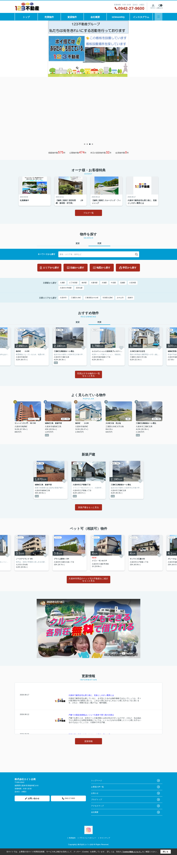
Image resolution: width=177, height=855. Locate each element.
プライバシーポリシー (87, 838)
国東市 (130, 298)
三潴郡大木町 (76, 298)
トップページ (96, 780)
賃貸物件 (72, 17)
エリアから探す (51, 267)
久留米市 (63, 298)
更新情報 (88, 741)
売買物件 (49, 17)
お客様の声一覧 (97, 787)
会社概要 (95, 17)
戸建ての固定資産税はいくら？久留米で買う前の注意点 (91, 715)
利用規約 (72, 838)
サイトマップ (105, 838)
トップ (26, 17)
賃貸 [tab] (78, 243)
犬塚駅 (104, 283)
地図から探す (103, 267)
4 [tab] (92, 144)
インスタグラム (141, 17)
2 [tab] (87, 144)
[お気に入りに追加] (7, 348)
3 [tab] (89, 144)
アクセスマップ (97, 806)
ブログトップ (96, 799)
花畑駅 (122, 283)
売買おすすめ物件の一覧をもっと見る (88, 374)
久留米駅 (132, 283)
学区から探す (130, 267)
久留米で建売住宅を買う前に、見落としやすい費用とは (91, 695)
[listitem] (32, 346)
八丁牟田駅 (73, 283)
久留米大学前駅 (66, 288)
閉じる (165, 852)
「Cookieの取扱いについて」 (131, 852)
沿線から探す (77, 267)
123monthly (118, 17)
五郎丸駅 (79, 288)
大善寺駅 (94, 283)
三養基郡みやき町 (91, 298)
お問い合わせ (33, 798)
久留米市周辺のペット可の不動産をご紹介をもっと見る (88, 579)
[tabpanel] (88, 49)
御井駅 (84, 283)
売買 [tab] (99, 243)
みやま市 (120, 298)
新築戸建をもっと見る (88, 507)
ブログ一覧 (88, 213)
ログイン (153, 8)
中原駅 (113, 283)
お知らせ (94, 793)
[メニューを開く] (158, 16)
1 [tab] (84, 144)
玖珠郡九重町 (108, 298)
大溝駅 (62, 283)
